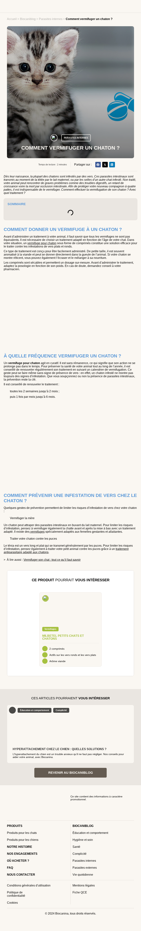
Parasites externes (85, 867)
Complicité (79, 853)
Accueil (12, 19)
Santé (76, 846)
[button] (98, 164)
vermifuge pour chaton (41, 243)
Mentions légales (84, 885)
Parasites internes (50, 19)
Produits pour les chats (22, 832)
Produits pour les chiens (22, 839)
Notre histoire (19, 846)
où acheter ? (18, 860)
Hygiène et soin (83, 839)
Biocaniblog (28, 19)
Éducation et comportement (90, 832)
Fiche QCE (80, 892)
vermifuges (37, 531)
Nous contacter (21, 874)
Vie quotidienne (83, 874)
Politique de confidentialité (16, 894)
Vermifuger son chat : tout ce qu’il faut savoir (52, 559)
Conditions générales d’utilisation (28, 885)
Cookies (12, 902)
